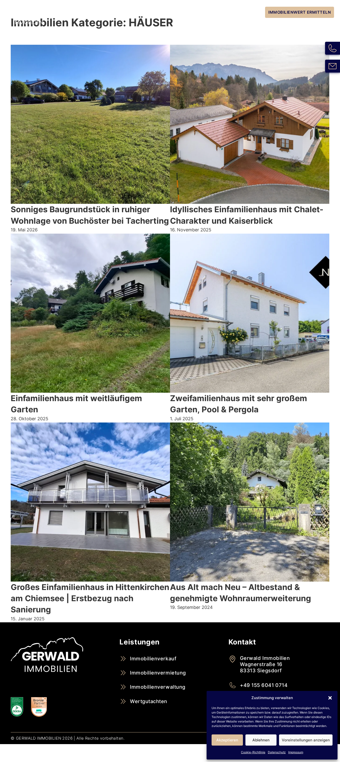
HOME (185, 12)
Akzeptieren (227, 740)
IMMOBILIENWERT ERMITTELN (299, 12)
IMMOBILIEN (245, 12)
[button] (330, 697)
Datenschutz (277, 752)
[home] (28, 16)
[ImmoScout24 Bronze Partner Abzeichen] (39, 707)
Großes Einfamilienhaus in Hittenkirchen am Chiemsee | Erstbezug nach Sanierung (90, 598)
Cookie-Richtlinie (253, 752)
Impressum (295, 752)
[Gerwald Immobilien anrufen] (332, 48)
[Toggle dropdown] (226, 12)
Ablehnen (261, 740)
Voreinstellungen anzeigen (306, 740)
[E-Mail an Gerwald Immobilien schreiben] (332, 66)
